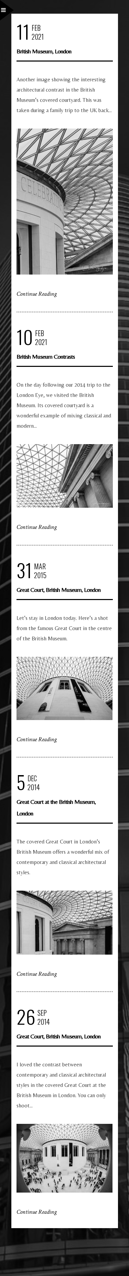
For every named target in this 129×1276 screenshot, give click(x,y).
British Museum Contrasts (46, 356)
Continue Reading (37, 294)
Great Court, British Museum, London (58, 589)
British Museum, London (44, 51)
